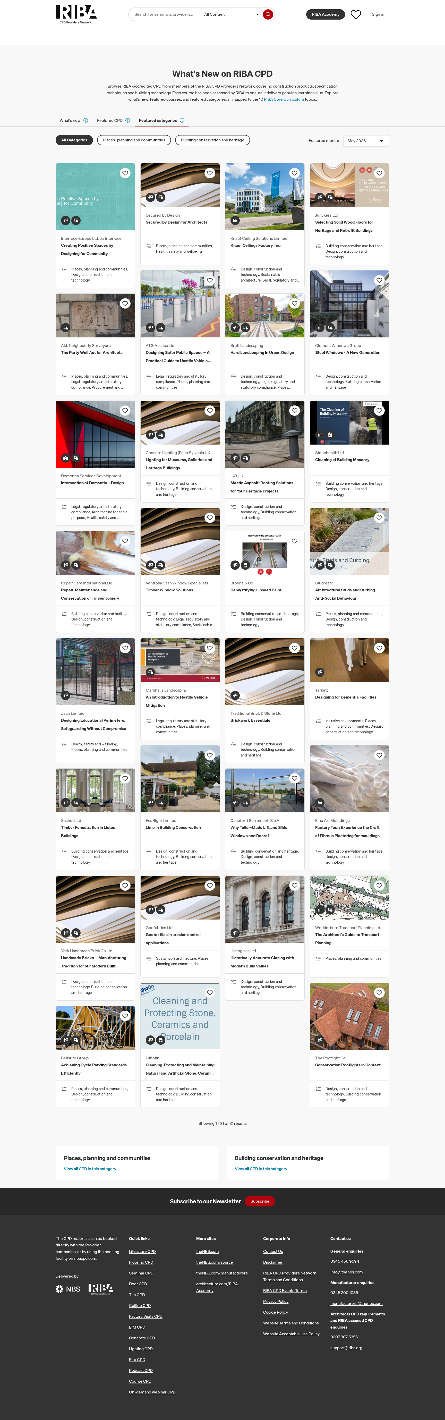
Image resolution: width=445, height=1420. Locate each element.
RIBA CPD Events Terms (285, 1290)
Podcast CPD (141, 1370)
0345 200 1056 (344, 1292)
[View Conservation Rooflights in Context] (349, 1048)
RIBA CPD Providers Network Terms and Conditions (289, 1276)
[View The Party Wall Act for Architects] (95, 335)
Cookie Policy (275, 1312)
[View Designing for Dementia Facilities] (349, 680)
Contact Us (273, 1251)
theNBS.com (207, 1251)
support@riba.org (346, 1347)
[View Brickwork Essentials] (265, 703)
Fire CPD (137, 1359)
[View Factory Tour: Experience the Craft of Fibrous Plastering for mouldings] (349, 810)
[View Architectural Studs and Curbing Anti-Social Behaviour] (349, 573)
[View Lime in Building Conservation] (180, 810)
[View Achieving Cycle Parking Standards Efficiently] (95, 1048)
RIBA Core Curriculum (284, 99)
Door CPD (138, 1283)
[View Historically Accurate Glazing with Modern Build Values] (265, 941)
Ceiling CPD (140, 1305)
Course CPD (140, 1381)
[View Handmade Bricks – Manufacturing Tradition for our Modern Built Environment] (95, 941)
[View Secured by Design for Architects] (180, 205)
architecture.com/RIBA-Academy (218, 1287)
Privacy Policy (275, 1301)
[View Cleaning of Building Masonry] (349, 443)
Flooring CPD (141, 1262)
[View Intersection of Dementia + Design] (95, 466)
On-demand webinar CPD (152, 1391)
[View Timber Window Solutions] (180, 573)
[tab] (74, 120)
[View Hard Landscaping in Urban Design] (265, 335)
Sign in (378, 14)
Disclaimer (273, 1262)
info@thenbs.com (346, 1271)
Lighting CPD (141, 1348)
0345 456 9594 (344, 1261)
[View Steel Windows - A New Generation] (349, 335)
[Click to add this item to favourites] (125, 173)
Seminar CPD (141, 1272)
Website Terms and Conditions (291, 1322)
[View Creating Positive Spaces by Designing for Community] (95, 228)
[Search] (268, 14)
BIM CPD (137, 1327)
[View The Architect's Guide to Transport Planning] (349, 918)
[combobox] (231, 14)
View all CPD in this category (90, 1168)
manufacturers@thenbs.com (356, 1303)
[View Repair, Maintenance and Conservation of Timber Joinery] (95, 573)
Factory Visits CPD (145, 1316)
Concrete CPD (142, 1337)
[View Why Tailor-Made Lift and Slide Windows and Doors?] (265, 810)
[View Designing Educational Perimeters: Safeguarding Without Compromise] (95, 703)
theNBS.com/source (214, 1262)
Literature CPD (142, 1251)
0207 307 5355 (344, 1336)
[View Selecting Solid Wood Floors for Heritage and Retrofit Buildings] (349, 205)
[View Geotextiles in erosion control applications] (180, 918)
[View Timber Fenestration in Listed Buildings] (95, 810)
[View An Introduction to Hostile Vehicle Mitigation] (180, 680)
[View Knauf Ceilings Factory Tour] (265, 228)
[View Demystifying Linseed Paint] (265, 573)
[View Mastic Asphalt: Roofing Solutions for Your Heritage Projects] (265, 466)
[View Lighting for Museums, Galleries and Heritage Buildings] (180, 443)
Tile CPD (137, 1294)
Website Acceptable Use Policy (291, 1333)
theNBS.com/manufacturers (222, 1272)
